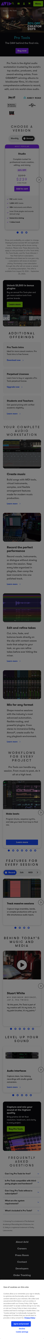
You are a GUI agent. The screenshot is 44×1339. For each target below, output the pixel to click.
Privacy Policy (29, 1318)
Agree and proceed (21, 1324)
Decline (22, 1329)
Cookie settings (22, 1332)
